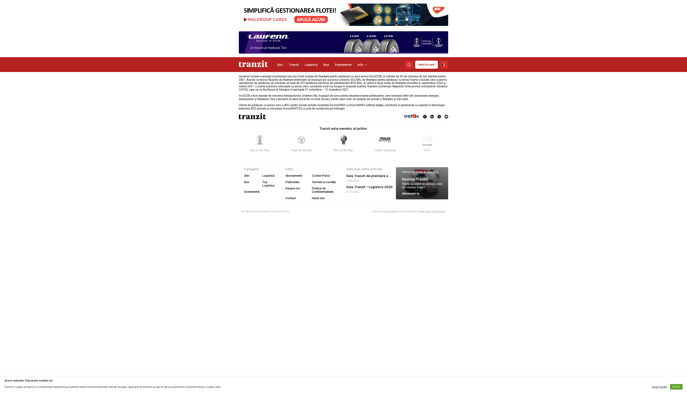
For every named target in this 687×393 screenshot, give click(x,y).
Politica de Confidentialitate (322, 190)
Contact (291, 198)
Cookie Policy (321, 175)
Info (360, 64)
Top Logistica (268, 183)
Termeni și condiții (324, 182)
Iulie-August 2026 (428, 172)
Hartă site (318, 198)
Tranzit (294, 64)
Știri (280, 64)
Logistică (311, 64)
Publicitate (292, 182)
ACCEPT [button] (676, 386)
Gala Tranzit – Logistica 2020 (369, 187)
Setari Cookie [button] (659, 387)
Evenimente (343, 64)
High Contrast (390, 211)
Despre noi (293, 188)
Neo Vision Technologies (432, 211)
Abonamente (294, 175)
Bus (326, 64)
